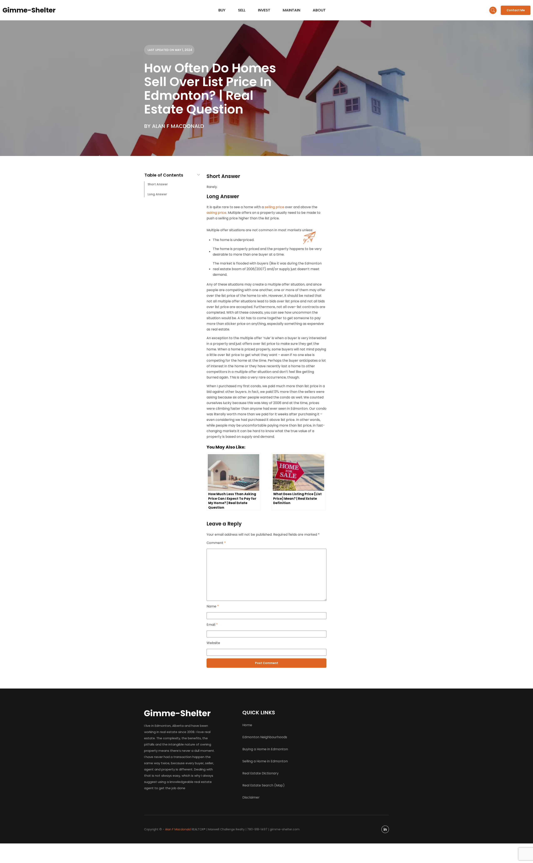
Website (213, 642)
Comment (216, 542)
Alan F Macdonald (178, 829)
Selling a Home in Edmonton (265, 761)
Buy (221, 10)
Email (212, 624)
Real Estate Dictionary (260, 773)
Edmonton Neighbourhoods (264, 737)
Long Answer (157, 194)
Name (213, 606)
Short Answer (158, 184)
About (319, 10)
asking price (216, 212)
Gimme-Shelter (29, 10)
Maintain (291, 10)
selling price (274, 207)
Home (247, 725)
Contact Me (516, 10)
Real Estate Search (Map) (263, 785)
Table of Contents (163, 175)
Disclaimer (251, 797)
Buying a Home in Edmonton (265, 749)
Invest (264, 10)
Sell (241, 10)
